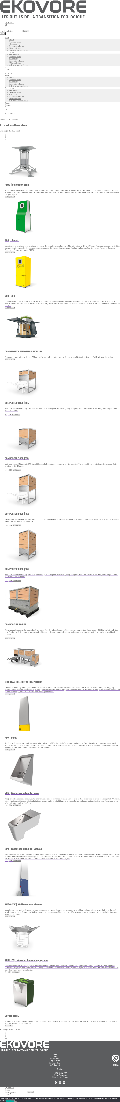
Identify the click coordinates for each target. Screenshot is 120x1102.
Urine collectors (15, 48)
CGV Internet (55, 1065)
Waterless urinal (15, 42)
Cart (8, 1094)
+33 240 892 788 (60, 1073)
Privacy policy (54, 1063)
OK (8, 1101)
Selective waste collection (18, 50)
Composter (13, 44)
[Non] (16, 1101)
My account (54, 1059)
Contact (7, 69)
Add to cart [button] (16, 415)
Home (2, 119)
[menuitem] (6, 25)
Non (12, 1101)
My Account (9, 23)
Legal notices (55, 1061)
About (7, 67)
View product (10, 197)
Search (25, 31)
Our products (9, 52)
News (7, 38)
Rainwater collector (16, 46)
